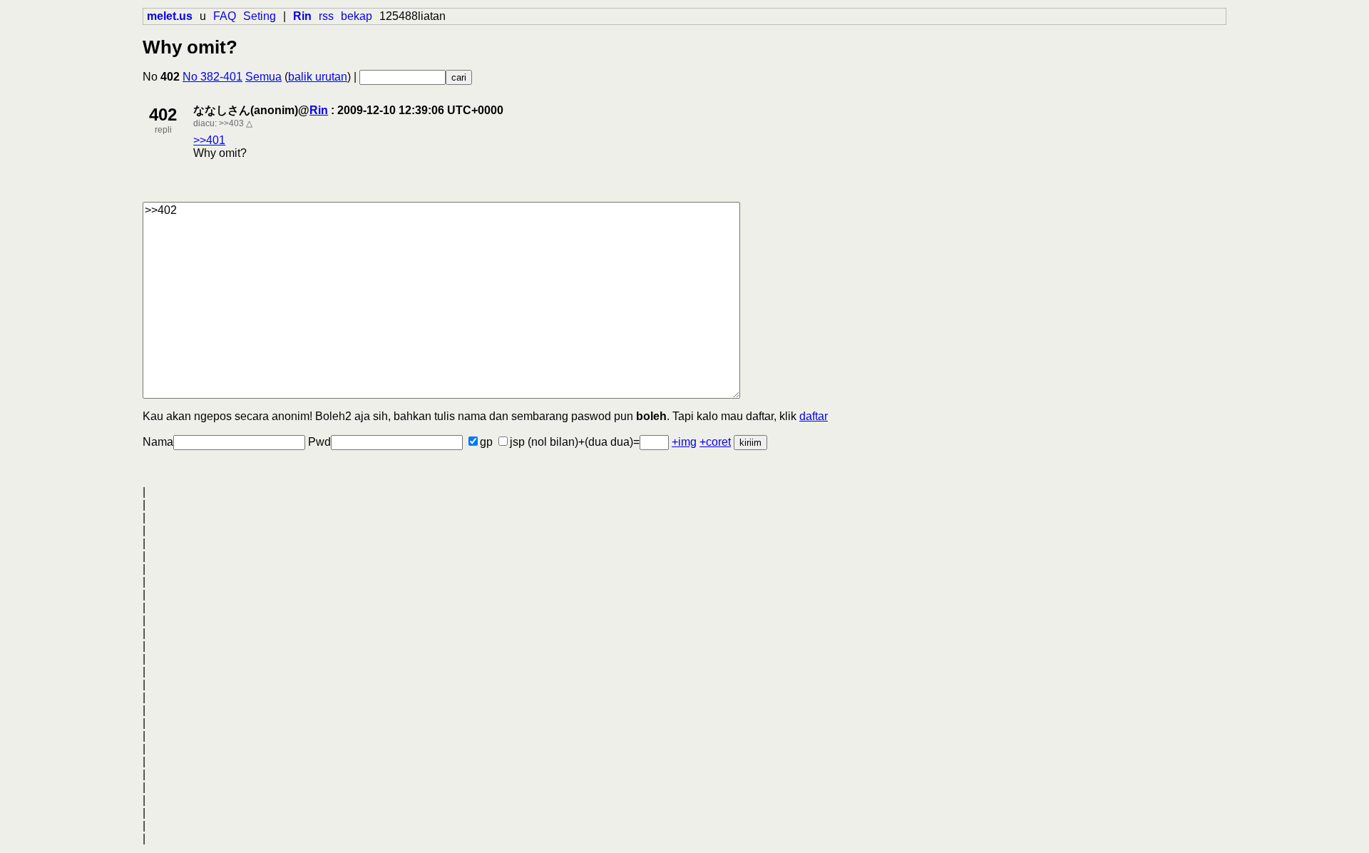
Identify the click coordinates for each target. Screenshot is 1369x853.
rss (326, 16)
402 (163, 114)
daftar (813, 416)
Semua (263, 77)
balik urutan (317, 77)
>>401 (209, 140)
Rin (318, 110)
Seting (259, 16)
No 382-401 (212, 77)
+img (684, 442)
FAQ (224, 16)
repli (163, 130)
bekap (356, 16)
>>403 (231, 123)
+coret (715, 442)
